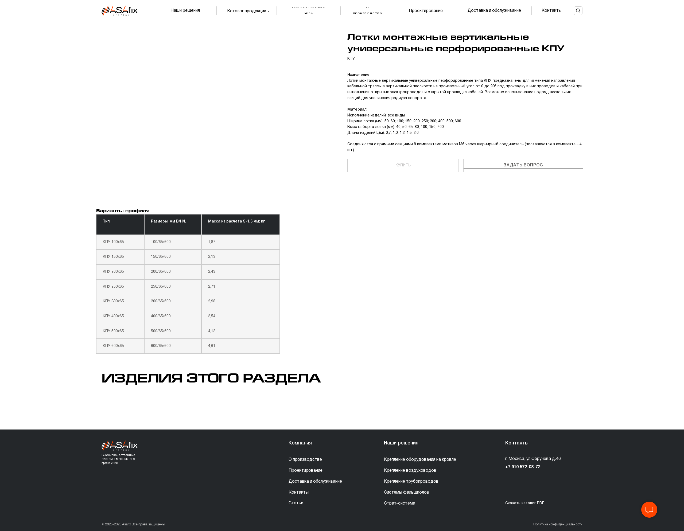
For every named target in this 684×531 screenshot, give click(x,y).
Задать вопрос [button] (523, 165)
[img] (120, 10)
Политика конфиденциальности (557, 524)
